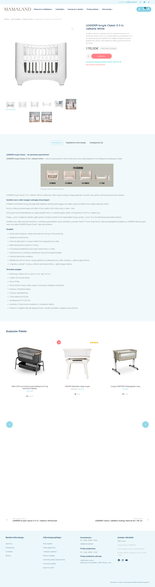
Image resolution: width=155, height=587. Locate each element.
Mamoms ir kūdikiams (42, 9)
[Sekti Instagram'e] (149, 2)
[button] (72, 29)
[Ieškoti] (148, 9)
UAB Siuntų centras (87, 560)
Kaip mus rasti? (48, 568)
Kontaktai (9, 552)
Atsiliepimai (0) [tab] (96, 142)
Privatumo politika (49, 564)
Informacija (106, 9)
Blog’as (8, 556)
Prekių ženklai (92, 9)
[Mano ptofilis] (139, 9)
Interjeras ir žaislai (75, 9)
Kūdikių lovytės (28, 19)
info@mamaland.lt (131, 2)
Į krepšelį (101, 56)
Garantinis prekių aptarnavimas (54, 560)
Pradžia (6, 19)
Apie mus (9, 544)
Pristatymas (10, 548)
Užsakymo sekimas (50, 552)
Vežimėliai (59, 9)
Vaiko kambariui (16, 19)
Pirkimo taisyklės (49, 556)
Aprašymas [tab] (57, 142)
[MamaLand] (17, 9)
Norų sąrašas (47, 544)
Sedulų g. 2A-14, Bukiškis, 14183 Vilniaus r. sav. (95, 563)
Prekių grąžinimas (49, 548)
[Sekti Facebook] (140, 2)
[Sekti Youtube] (144, 2)
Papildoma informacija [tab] (76, 142)
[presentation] (9, 424)
